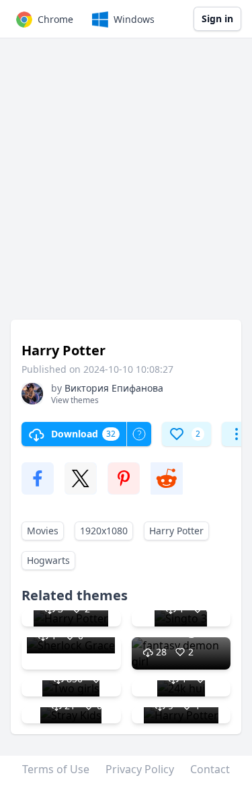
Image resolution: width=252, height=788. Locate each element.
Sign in (217, 18)
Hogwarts (48, 560)
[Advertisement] (126, 185)
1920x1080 (104, 530)
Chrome (55, 19)
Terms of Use (55, 769)
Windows (134, 19)
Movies (42, 530)
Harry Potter (176, 530)
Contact (210, 769)
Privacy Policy (140, 769)
